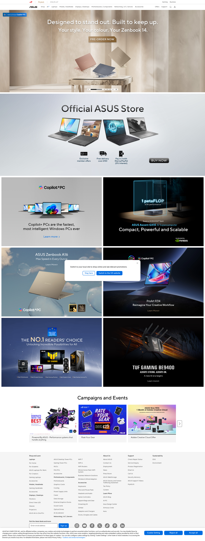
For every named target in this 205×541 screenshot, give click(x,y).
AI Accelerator (59, 513)
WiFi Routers (82, 466)
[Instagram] (77, 525)
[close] (137, 263)
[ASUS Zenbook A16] (51, 282)
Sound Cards (58, 506)
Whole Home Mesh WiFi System (86, 471)
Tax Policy (106, 486)
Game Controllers (84, 497)
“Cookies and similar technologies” (74, 537)
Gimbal (80, 508)
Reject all (173, 533)
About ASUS (107, 459)
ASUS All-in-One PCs (36, 513)
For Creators (33, 474)
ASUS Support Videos (135, 481)
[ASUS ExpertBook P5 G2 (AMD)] (51, 211)
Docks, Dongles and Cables (87, 515)
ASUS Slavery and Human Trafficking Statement (112, 482)
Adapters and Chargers (86, 511)
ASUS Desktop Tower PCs (63, 459)
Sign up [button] (64, 525)
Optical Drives (59, 509)
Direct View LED (35, 502)
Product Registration (135, 466)
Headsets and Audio (85, 493)
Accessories (33, 481)
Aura (105, 511)
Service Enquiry (133, 463)
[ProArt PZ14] (153, 282)
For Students (33, 467)
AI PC (105, 501)
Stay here (89, 273)
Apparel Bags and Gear (86, 501)
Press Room (107, 474)
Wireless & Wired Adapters (87, 479)
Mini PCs (57, 470)
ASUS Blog (107, 497)
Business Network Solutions (88, 476)
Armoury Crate (108, 508)
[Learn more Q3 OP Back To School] (102, 91)
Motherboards (59, 481)
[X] (99, 525)
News (105, 470)
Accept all (193, 533)
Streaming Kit (83, 504)
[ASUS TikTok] (107, 525)
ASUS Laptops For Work (37, 470)
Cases (56, 495)
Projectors (33, 510)
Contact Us (107, 463)
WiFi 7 (80, 459)
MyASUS (131, 484)
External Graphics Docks (62, 502)
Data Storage (58, 499)
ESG (154, 459)
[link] (33, 7)
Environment (157, 463)
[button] (165, 2)
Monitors (32, 499)
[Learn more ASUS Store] (102, 175)
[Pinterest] (114, 525)
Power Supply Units (61, 492)
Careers (106, 490)
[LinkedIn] (122, 525)
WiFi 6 (80, 463)
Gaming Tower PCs (60, 463)
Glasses (32, 506)
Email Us (131, 470)
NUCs (56, 466)
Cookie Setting (153, 533)
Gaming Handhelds (36, 488)
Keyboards (82, 486)
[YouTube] (84, 525)
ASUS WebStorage (110, 477)
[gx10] (153, 211)
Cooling (56, 488)
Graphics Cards (59, 484)
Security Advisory (134, 477)
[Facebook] (92, 525)
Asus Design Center (110, 504)
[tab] (88, 89)
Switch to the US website (109, 273)
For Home (32, 463)
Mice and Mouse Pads (85, 490)
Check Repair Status (135, 459)
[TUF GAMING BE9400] (153, 352)
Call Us (130, 474)
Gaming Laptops (35, 477)
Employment (107, 466)
